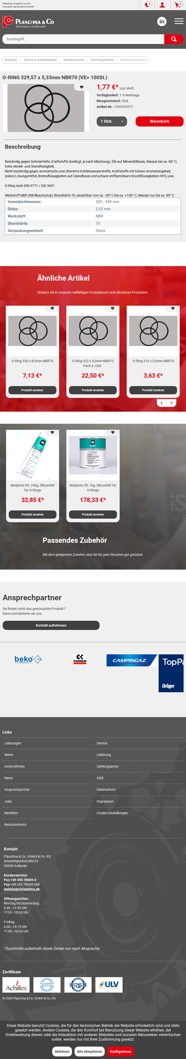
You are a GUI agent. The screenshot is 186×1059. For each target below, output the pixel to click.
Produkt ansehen (32, 390)
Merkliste (11, 813)
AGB (100, 778)
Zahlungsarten (108, 766)
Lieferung (104, 755)
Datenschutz (106, 789)
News (8, 778)
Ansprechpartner (17, 789)
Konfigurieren (120, 1051)
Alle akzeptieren (89, 1051)
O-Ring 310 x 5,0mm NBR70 (153, 361)
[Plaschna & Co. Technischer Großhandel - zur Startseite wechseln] (28, 22)
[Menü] (178, 23)
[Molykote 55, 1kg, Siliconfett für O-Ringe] (93, 455)
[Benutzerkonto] (162, 5)
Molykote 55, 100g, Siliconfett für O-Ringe (33, 487)
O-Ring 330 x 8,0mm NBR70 (32, 361)
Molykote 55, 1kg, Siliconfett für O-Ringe (93, 487)
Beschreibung (23, 147)
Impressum (105, 801)
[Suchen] (174, 39)
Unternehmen (14, 766)
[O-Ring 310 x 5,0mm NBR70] (153, 331)
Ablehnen (62, 1051)
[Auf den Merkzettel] (52, 309)
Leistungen (12, 743)
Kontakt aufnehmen (51, 625)
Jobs (8, 801)
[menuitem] (178, 23)
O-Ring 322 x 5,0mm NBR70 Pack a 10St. (93, 363)
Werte (8, 755)
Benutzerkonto (15, 824)
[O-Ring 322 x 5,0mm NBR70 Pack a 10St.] (93, 331)
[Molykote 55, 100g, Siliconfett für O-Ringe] (32, 455)
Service (102, 743)
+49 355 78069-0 (23, 880)
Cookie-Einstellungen (112, 813)
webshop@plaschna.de (22, 889)
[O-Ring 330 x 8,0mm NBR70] (32, 331)
